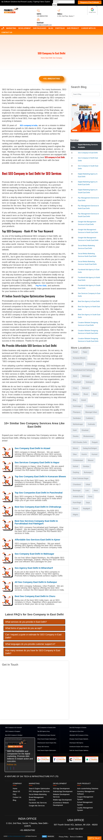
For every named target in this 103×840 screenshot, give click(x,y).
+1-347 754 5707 (75, 829)
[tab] (34, 622)
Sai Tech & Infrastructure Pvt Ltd (16, 836)
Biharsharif (77, 382)
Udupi (88, 484)
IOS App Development (61, 789)
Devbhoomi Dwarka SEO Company (79, 746)
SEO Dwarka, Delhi (80, 442)
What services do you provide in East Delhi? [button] (26, 622)
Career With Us (88, 28)
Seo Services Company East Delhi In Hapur (37, 462)
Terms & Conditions (76, 836)
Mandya (76, 394)
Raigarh (95, 442)
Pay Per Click (41, 286)
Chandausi (77, 484)
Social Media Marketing (37, 794)
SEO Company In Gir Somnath (13, 727)
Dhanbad (85, 430)
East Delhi (48, 58)
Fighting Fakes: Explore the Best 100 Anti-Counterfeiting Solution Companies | (44, 2)
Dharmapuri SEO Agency (76, 743)
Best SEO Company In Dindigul (13, 735)
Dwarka (75, 436)
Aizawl (75, 352)
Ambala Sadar (78, 496)
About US (16, 791)
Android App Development (62, 791)
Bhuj (74, 400)
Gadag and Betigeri (90, 448)
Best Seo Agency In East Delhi (89, 301)
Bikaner (90, 460)
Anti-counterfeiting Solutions (87, 789)
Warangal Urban (91, 412)
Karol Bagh (77, 502)
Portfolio (60, 28)
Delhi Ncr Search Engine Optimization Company (80, 750)
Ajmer (75, 376)
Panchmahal (77, 364)
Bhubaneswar (88, 436)
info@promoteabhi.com (44, 25)
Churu (75, 388)
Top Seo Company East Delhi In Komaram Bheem (40, 476)
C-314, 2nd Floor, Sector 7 (65, 16)
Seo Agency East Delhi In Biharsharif (34, 568)
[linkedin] (10, 768)
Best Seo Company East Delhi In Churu (35, 596)
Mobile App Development (62, 800)
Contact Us (7, 32)
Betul (95, 394)
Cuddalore (89, 418)
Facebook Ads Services (38, 803)
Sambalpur (77, 418)
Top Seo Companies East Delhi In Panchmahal (38, 492)
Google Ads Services (37, 806)
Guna (90, 496)
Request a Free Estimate (89, 2)
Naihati (75, 466)
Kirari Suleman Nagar (80, 478)
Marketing (11, 28)
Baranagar (76, 490)
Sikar (75, 454)
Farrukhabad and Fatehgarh (83, 370)
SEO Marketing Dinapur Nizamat (46, 735)
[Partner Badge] (92, 10)
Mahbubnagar (78, 424)
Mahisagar (86, 376)
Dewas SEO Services (43, 746)
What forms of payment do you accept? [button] (23, 628)
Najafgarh (86, 508)
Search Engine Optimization (39, 789)
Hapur (85, 352)
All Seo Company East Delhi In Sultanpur (36, 582)
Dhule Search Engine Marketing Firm (47, 739)
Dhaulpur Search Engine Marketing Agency (80, 739)
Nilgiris (75, 514)
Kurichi (84, 454)
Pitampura (76, 412)
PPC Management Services (39, 791)
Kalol (75, 430)
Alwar (96, 490)
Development (24, 28)
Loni (87, 490)
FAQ (14, 794)
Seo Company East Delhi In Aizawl (32, 448)
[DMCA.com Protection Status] (48, 836)
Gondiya (86, 466)
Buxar (86, 394)
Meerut (75, 448)
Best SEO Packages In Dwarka (78, 727)
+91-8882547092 (42, 16)
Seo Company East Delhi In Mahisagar (34, 554)
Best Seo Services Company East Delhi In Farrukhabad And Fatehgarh (36, 522)
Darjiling (76, 472)
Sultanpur (89, 382)
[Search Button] (97, 94)
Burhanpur (88, 472)
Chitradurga (91, 364)
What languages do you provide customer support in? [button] (30, 644)
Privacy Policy (63, 836)
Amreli (83, 400)
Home (43, 58)
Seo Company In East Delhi (88, 153)
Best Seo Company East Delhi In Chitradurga (38, 507)
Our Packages (39, 28)
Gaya (88, 502)
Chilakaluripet (78, 460)
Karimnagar (77, 406)
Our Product (73, 28)
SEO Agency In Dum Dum (76, 731)
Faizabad (89, 406)
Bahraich (85, 388)
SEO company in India (28, 125)
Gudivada (91, 424)
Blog (50, 28)
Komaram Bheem (79, 358)
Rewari (75, 508)
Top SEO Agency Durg (43, 731)
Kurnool (94, 454)
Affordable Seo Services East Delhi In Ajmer (37, 539)
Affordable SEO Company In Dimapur (80, 735)
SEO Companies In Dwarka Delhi (46, 727)
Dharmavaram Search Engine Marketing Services (47, 743)
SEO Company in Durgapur (12, 731)
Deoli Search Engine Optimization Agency (47, 750)
